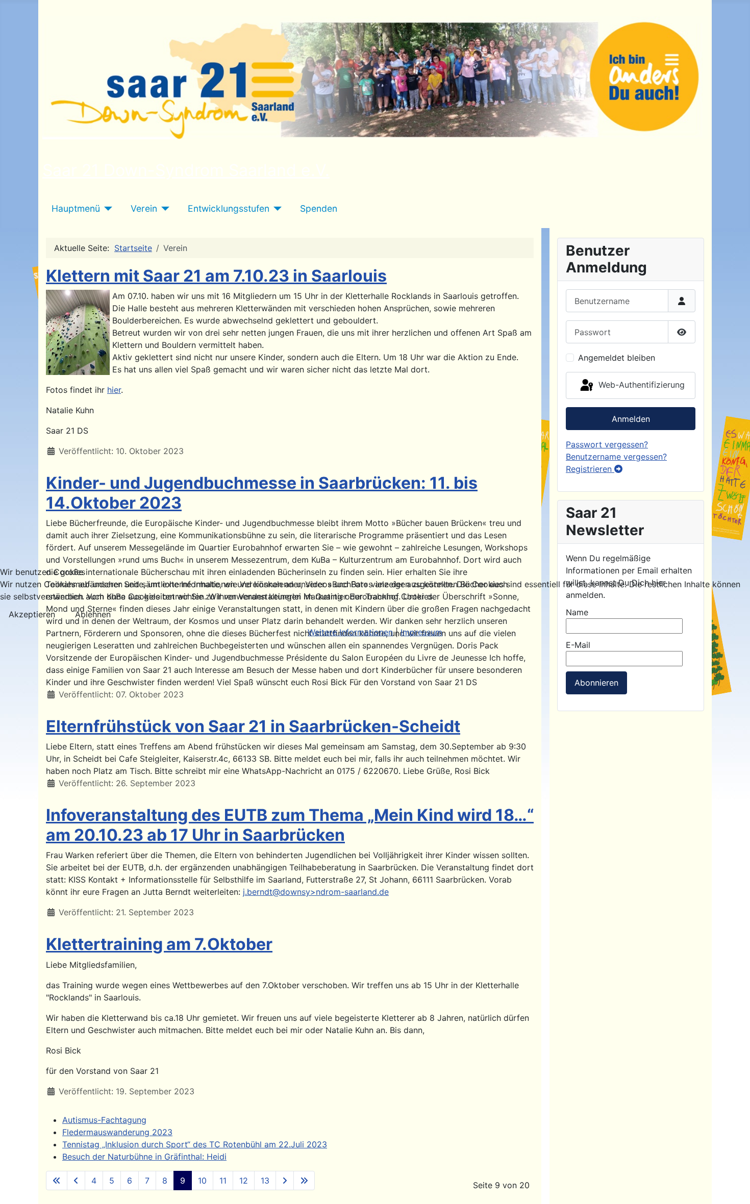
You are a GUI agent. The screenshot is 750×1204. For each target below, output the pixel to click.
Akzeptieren (32, 614)
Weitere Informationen (350, 632)
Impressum (421, 632)
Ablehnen (93, 614)
